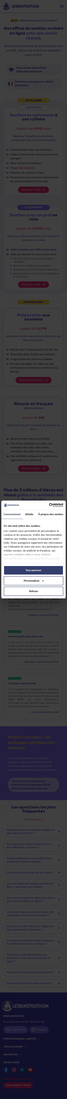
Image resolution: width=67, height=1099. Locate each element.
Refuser (33, 591)
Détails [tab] (29, 514)
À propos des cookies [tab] (50, 514)
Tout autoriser (33, 570)
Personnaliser (32, 580)
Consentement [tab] (12, 514)
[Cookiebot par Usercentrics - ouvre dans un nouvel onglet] (49, 505)
